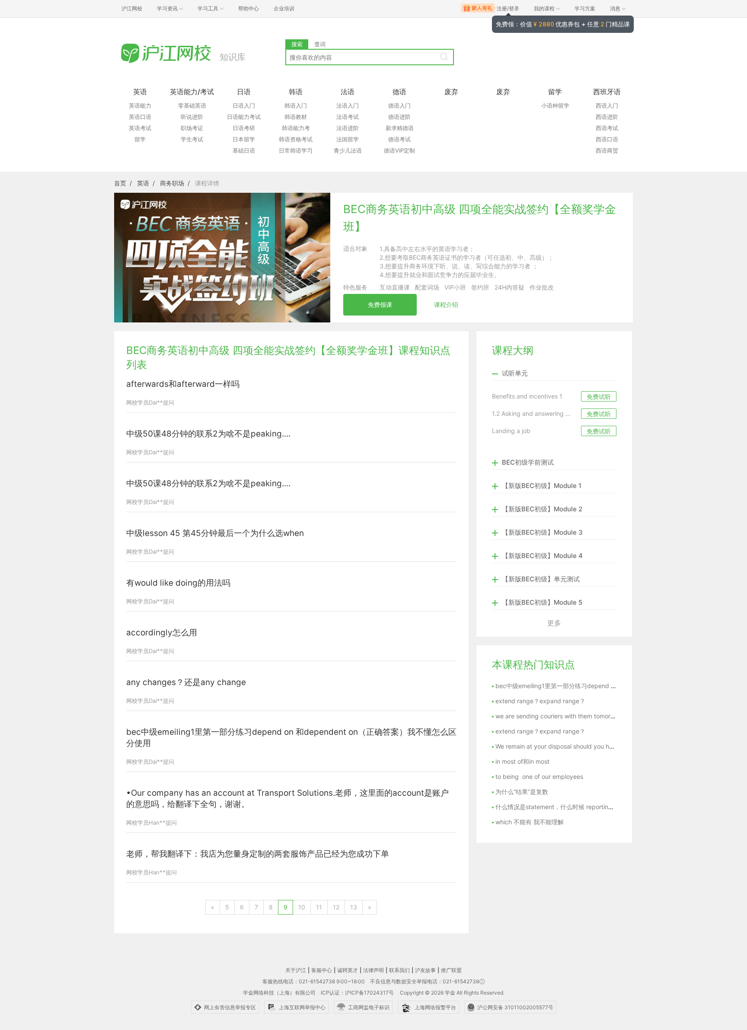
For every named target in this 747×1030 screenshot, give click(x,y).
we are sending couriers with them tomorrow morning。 (573, 716)
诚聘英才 (347, 970)
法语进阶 (347, 127)
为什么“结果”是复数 (521, 791)
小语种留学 (555, 105)
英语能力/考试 (192, 91)
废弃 (451, 91)
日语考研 (244, 127)
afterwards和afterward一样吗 (182, 384)
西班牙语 (607, 91)
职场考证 (192, 127)
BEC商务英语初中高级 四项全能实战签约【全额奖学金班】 (479, 217)
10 (301, 907)
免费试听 (599, 396)
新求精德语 (400, 127)
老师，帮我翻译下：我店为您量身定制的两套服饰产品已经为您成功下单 (257, 854)
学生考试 (192, 139)
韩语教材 (295, 116)
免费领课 (380, 304)
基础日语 (244, 150)
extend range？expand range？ (540, 701)
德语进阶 (399, 116)
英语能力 (140, 105)
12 (336, 907)
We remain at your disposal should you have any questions (578, 746)
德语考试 (399, 139)
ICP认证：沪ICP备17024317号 (357, 992)
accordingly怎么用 (161, 633)
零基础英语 (192, 105)
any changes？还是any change (186, 682)
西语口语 (607, 139)
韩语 (296, 91)
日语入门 (244, 105)
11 (319, 907)
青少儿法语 (348, 150)
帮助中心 (248, 8)
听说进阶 (192, 116)
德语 (399, 91)
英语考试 (140, 127)
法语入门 (347, 105)
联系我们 (399, 970)
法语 (347, 91)
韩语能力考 (296, 127)
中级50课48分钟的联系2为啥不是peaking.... (208, 434)
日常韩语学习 (296, 150)
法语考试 (347, 116)
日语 (244, 91)
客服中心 (321, 970)
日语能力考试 (244, 116)
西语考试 (607, 127)
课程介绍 (446, 304)
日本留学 (244, 139)
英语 (140, 91)
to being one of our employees (539, 776)
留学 (140, 139)
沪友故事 (425, 970)
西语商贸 (607, 150)
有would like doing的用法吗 (178, 583)
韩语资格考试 (296, 139)
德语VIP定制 (399, 150)
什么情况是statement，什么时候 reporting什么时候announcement (586, 806)
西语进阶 (607, 116)
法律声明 (373, 970)
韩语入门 (295, 105)
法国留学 (347, 139)
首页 (120, 183)
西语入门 (607, 105)
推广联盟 (451, 970)
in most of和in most (522, 761)
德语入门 (399, 105)
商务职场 (172, 183)
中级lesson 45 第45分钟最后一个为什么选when (215, 533)
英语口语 (140, 116)
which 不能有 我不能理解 (529, 822)
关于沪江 (295, 970)
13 (353, 907)
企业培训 (284, 8)
